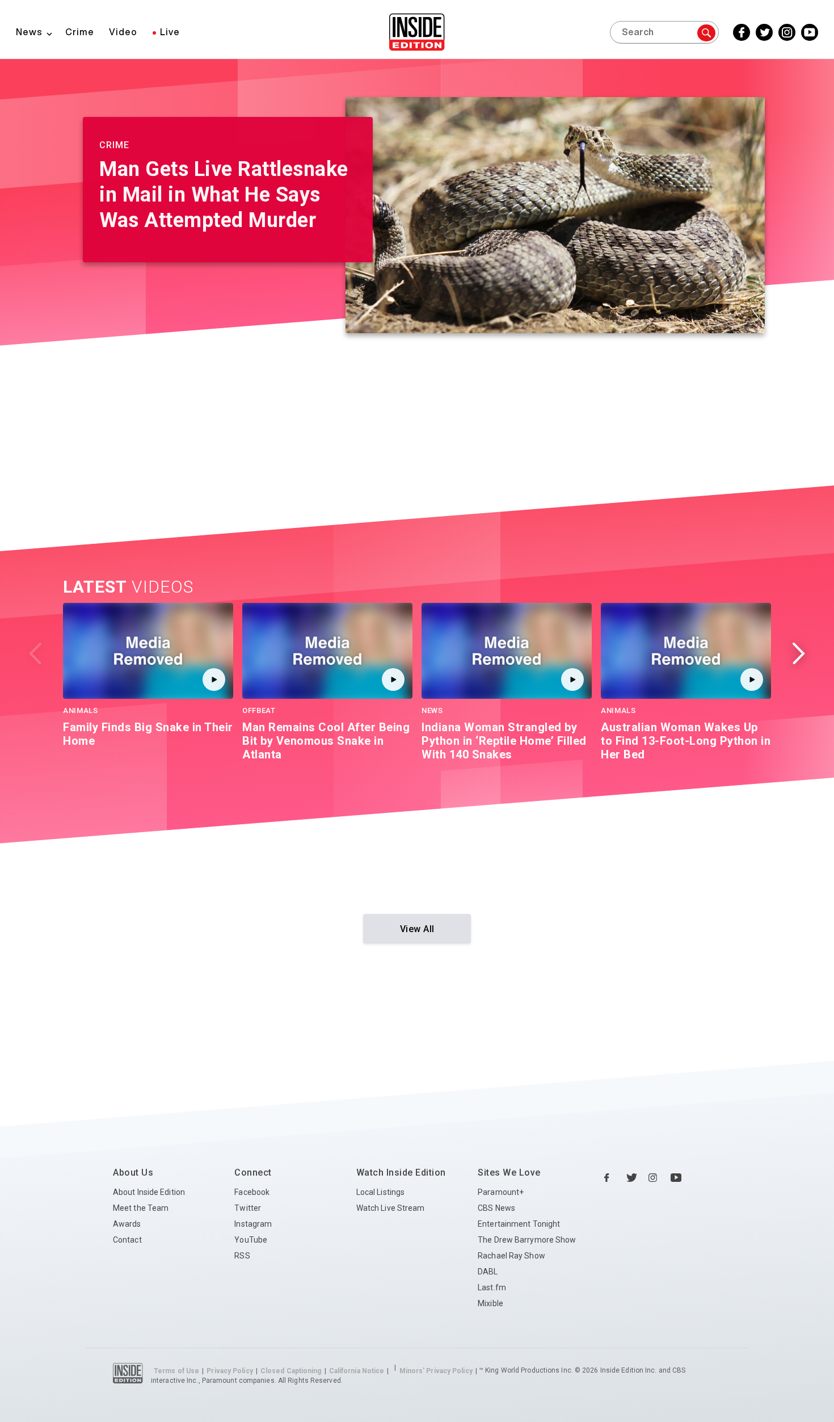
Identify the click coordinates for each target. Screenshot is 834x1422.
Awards (127, 1223)
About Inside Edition (149, 1192)
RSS (242, 1255)
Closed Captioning (291, 1371)
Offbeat (259, 710)
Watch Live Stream (390, 1208)
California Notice (357, 1371)
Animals (80, 710)
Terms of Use (176, 1371)
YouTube (250, 1239)
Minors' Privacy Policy (436, 1371)
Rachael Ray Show (511, 1255)
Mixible (490, 1303)
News (29, 31)
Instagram (253, 1223)
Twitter (247, 1208)
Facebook (251, 1192)
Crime (79, 31)
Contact (127, 1239)
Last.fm (492, 1287)
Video (123, 31)
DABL (488, 1271)
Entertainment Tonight (519, 1223)
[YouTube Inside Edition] (676, 1177)
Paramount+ (501, 1192)
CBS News (496, 1208)
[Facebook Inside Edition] (610, 1177)
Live (170, 31)
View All (417, 929)
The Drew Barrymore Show (527, 1239)
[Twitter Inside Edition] (632, 1177)
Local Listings (380, 1192)
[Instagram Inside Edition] (654, 1177)
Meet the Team (141, 1208)
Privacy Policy (229, 1371)
